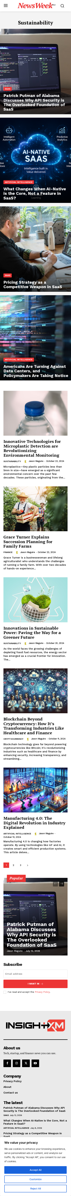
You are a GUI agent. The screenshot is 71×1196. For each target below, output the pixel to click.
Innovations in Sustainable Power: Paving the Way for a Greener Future (32, 632)
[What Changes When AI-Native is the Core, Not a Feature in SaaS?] (35, 160)
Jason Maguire (36, 461)
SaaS (7, 89)
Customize (35, 1179)
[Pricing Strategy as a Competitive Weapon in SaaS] (35, 249)
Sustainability (12, 461)
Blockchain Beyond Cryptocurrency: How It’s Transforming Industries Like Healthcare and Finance (33, 725)
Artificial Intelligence (19, 182)
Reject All (35, 1188)
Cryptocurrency (13, 739)
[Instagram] (16, 1063)
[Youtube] (35, 1063)
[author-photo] (26, 461)
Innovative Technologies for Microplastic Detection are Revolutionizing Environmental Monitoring (32, 448)
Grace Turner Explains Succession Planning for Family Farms (27, 541)
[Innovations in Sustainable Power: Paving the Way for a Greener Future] (35, 599)
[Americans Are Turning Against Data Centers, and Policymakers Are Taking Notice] (35, 337)
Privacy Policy (42, 992)
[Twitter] (26, 1063)
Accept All (35, 1169)
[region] (35, 1166)
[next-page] (27, 865)
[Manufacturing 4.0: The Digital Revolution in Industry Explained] (35, 790)
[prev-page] (55, 883)
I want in (33, 983)
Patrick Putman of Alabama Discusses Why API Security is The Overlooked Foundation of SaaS (32, 934)
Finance (8, 552)
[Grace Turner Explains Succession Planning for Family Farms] (35, 508)
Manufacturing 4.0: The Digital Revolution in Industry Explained (34, 822)
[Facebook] (7, 1063)
